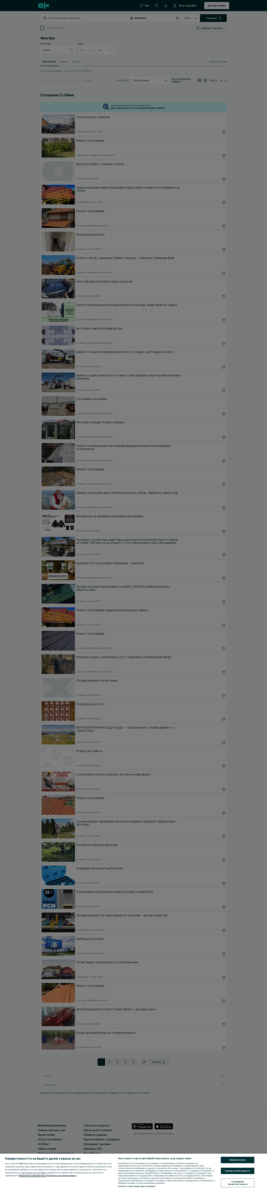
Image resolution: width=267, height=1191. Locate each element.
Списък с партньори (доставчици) (136, 1186)
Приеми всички (237, 1160)
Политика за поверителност (61, 1175)
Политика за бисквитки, (32, 1175)
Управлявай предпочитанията (238, 1182)
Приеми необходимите (237, 1171)
